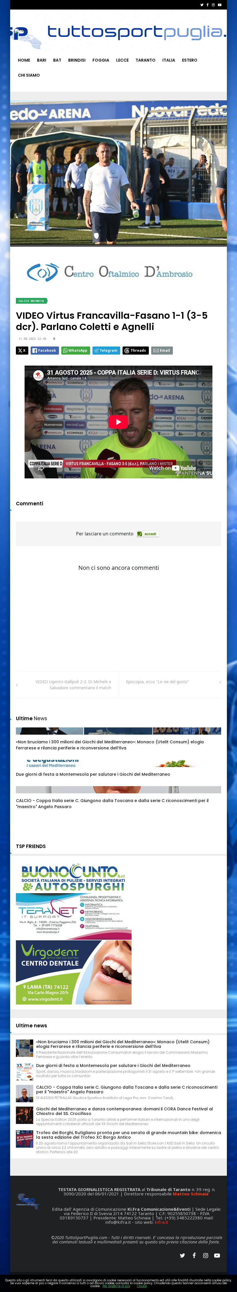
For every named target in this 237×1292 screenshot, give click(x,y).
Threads (138, 350)
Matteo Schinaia (190, 1194)
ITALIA (168, 60)
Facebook (47, 350)
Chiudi (142, 1286)
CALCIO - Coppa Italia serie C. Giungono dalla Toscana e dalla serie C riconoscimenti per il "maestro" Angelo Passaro (126, 1089)
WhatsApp (77, 350)
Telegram (108, 350)
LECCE (122, 60)
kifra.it (161, 1222)
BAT (57, 60)
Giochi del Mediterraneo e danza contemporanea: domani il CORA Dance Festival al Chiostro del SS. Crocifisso (124, 1111)
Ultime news (31, 1025)
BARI (41, 60)
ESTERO (189, 60)
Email (165, 350)
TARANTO (145, 60)
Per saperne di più (116, 1286)
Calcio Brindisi (31, 301)
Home (24, 60)
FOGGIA (100, 60)
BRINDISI (77, 60)
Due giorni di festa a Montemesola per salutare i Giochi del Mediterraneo (93, 774)
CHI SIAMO (29, 75)
